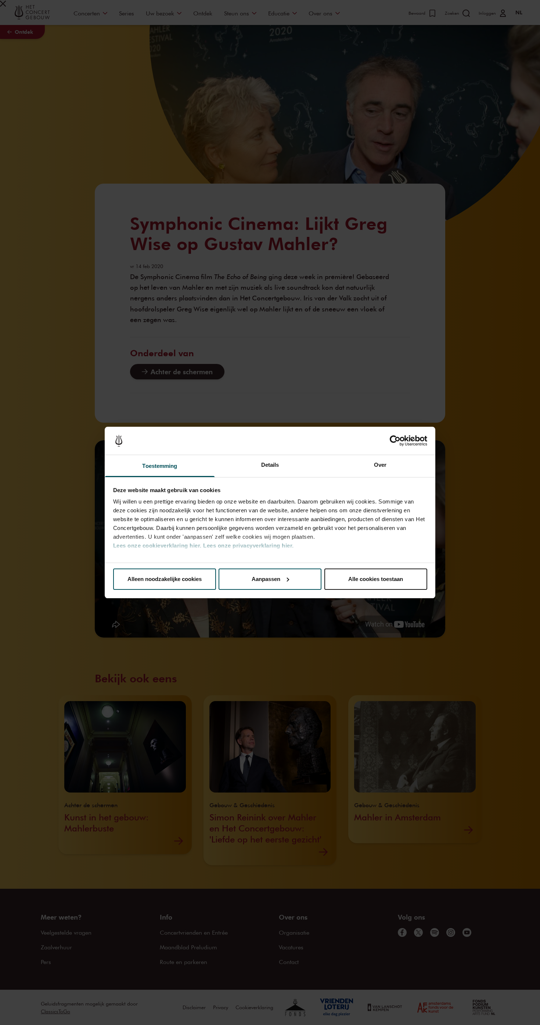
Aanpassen (266, 579)
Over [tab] (380, 465)
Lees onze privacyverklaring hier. (248, 545)
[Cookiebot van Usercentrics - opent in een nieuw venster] (395, 440)
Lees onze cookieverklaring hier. (157, 545)
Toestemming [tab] (159, 466)
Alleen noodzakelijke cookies (164, 579)
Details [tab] (270, 465)
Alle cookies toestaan (375, 579)
